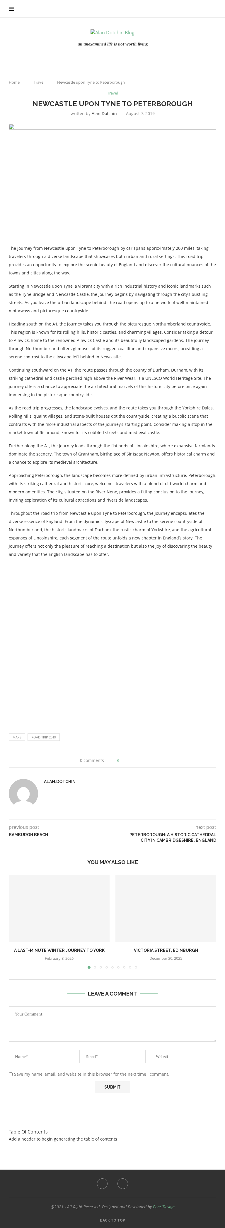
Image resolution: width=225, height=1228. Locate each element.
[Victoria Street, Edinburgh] (165, 908)
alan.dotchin (104, 113)
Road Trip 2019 (43, 737)
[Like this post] (122, 760)
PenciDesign (164, 1207)
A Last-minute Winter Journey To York (59, 950)
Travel (39, 82)
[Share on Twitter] (134, 760)
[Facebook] (108, 57)
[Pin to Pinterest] (140, 760)
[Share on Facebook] (129, 760)
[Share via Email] (145, 760)
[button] (17, 922)
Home (14, 82)
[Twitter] (116, 57)
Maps (17, 737)
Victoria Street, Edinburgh (166, 950)
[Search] (213, 8)
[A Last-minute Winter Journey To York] (59, 908)
